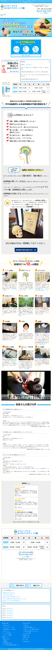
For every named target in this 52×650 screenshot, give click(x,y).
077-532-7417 (45, 12)
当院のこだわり (7, 625)
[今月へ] (8, 83)
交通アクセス (27, 637)
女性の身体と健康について (29, 627)
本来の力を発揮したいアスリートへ (31, 631)
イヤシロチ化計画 (7, 633)
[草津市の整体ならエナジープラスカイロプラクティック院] (13, 9)
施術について (6, 637)
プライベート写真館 (8, 635)
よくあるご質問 (27, 633)
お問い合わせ (27, 641)
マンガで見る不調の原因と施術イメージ (12, 644)
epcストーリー (6, 631)
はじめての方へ (27, 623)
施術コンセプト (7, 639)
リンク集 (26, 639)
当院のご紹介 (6, 623)
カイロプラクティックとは (9, 627)
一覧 (49, 61)
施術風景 (5, 641)
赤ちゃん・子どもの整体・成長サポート (32, 629)
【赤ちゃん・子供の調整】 (24, 368)
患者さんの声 (27, 635)
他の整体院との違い (8, 642)
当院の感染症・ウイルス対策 (9, 629)
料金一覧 (26, 625)
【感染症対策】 (42, 344)
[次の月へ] (9, 83)
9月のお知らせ (29, 64)
